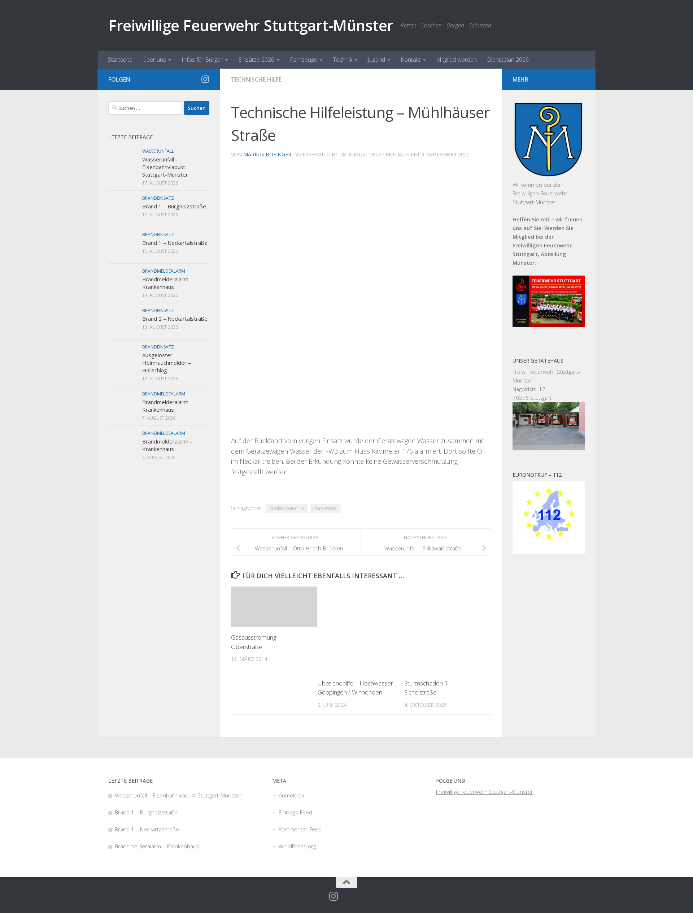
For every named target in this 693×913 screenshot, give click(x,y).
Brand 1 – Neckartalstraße (175, 242)
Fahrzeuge (303, 60)
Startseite (120, 60)
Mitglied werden (456, 60)
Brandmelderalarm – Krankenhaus (167, 283)
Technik (342, 60)
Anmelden (291, 795)
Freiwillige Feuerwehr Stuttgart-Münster (250, 25)
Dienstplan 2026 (508, 60)
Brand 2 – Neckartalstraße (175, 318)
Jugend (376, 60)
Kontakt (410, 60)
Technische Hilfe (256, 79)
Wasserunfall (158, 151)
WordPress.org (297, 846)
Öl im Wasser (325, 508)
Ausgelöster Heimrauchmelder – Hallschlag (166, 362)
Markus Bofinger (267, 154)
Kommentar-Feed (300, 829)
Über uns (154, 60)
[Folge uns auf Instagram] (205, 79)
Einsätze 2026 (256, 60)
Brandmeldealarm (163, 271)
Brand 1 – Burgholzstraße (174, 206)
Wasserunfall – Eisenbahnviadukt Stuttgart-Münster (165, 167)
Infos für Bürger (202, 60)
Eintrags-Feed (295, 812)
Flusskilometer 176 (287, 508)
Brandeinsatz (158, 198)
